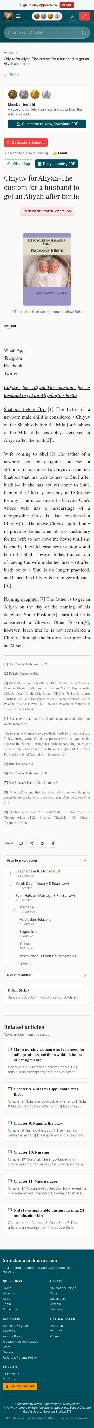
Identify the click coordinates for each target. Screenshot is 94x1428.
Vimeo (54, 1336)
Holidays (56, 1309)
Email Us (13, 1374)
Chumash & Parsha (63, 1288)
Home (8, 52)
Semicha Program (15, 1326)
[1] (51, 409)
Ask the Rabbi (12, 1336)
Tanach (55, 1293)
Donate (67, 5)
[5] (22, 523)
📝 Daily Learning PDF (56, 164)
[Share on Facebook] (53, 843)
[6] (7, 585)
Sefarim (55, 1304)
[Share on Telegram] (31, 843)
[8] (54, 614)
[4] (17, 484)
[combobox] (47, 33)
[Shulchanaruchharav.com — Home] (8, 16)
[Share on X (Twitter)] (42, 843)
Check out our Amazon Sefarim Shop (47, 211)
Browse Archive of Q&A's (20, 1341)
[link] (47, 61)
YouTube (56, 1331)
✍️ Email (60, 153)
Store (7, 1347)
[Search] (83, 32)
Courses (9, 1331)
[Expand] (10, 873)
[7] (42, 599)
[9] (86, 622)
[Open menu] (18, 16)
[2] (48, 440)
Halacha (8, 1293)
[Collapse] (10, 897)
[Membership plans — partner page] (47, 16)
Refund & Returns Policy (20, 1357)
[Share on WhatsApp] (21, 843)
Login (7, 1304)
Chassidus (57, 1298)
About (7, 1298)
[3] (52, 453)
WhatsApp (21, 164)
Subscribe (10, 1309)
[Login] (72, 16)
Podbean (56, 1326)
